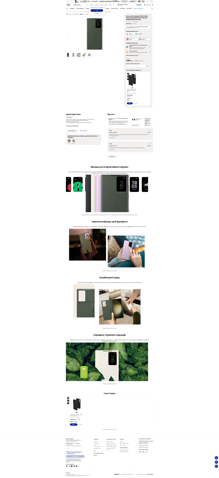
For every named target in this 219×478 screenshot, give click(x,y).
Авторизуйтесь (132, 52)
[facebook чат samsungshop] (66, 466)
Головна (67, 11)
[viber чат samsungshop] (143, 452)
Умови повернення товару (124, 443)
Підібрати (148, 65)
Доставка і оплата (97, 443)
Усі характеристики (72, 130)
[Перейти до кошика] (152, 5)
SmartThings (122, 8)
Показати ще (112, 156)
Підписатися (75, 456)
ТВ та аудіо (107, 8)
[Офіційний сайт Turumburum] (150, 474)
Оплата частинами (97, 446)
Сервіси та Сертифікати (138, 8)
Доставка (101, 4)
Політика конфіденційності (124, 449)
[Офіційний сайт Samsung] (116, 474)
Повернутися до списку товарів (109, 429)
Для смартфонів (76, 11)
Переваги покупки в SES (110, 443)
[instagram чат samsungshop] (69, 466)
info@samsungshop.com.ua (144, 447)
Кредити (109, 4)
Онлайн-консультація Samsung (111, 446)
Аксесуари (71, 11)
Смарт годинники (80, 8)
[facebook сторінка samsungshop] (146, 452)
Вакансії (95, 455)
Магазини (97, 4)
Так (97, 10)
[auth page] (150, 5)
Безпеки (78, 452)
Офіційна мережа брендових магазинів (77, 5)
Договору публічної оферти (72, 452)
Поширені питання (97, 448)
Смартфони (72, 8)
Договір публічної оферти (124, 451)
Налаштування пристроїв (110, 448)
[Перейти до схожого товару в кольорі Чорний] (132, 87)
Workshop (108, 450)
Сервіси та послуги (109, 441)
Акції (67, 8)
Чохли (81, 11)
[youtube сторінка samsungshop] (72, 466)
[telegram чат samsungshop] (77, 466)
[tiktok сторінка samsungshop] (74, 466)
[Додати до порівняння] (145, 5)
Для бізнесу (129, 8)
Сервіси (105, 4)
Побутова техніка (114, 8)
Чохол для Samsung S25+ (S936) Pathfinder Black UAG (131, 90)
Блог (95, 451)
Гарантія (121, 441)
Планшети (88, 8)
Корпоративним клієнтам (98, 453)
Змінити (97, 13)
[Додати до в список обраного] (147, 5)
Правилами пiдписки (71, 453)
